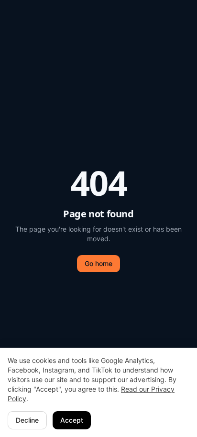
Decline (27, 420)
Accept (71, 420)
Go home (98, 263)
